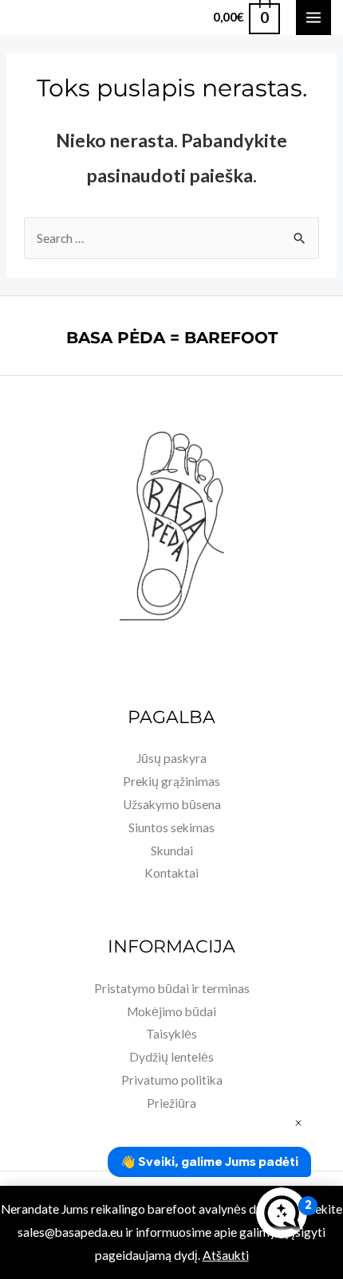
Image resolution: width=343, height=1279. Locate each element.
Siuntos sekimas (171, 827)
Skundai (172, 850)
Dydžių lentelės (171, 1057)
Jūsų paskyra (171, 758)
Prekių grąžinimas (171, 781)
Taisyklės (171, 1034)
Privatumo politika (172, 1080)
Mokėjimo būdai (171, 1011)
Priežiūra (171, 1103)
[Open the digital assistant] (281, 1212)
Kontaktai (171, 873)
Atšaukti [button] (226, 1255)
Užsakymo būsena (172, 804)
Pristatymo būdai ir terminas (172, 988)
